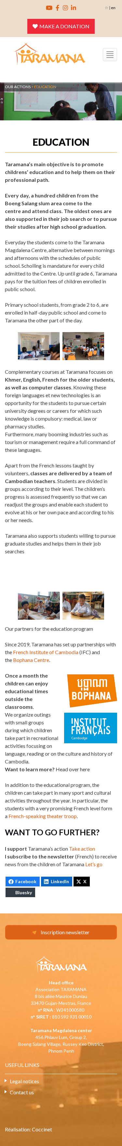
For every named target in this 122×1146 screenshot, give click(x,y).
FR (106, 7)
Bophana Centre (31, 660)
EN (113, 7)
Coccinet (42, 1129)
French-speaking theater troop (42, 816)
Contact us (22, 1092)
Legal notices (24, 1081)
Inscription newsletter (65, 932)
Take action (82, 848)
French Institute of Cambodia (45, 652)
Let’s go (93, 864)
